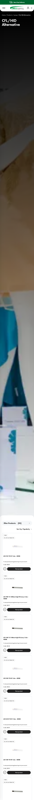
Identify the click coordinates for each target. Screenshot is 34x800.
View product (19, 569)
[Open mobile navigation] (4, 8)
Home (3, 15)
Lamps (15, 15)
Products (9, 15)
